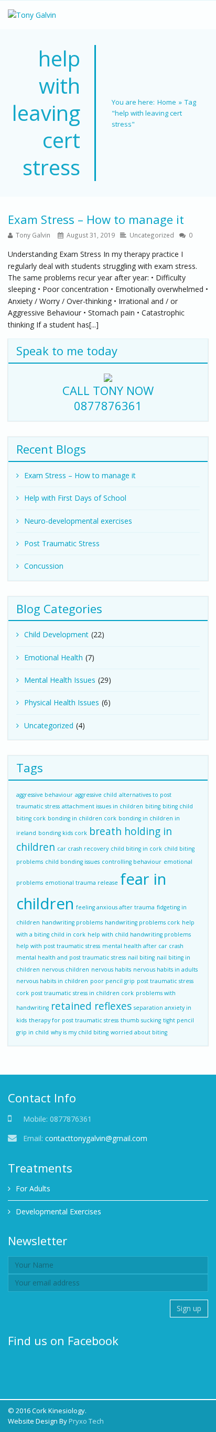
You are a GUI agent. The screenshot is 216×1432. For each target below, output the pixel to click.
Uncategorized (151, 235)
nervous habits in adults (165, 969)
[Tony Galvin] (32, 15)
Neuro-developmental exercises (78, 521)
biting (152, 806)
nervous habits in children (52, 981)
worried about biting (139, 1032)
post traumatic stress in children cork (82, 993)
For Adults (33, 1188)
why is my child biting (80, 1032)
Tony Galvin (33, 235)
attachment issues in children (102, 806)
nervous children (65, 969)
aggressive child (96, 794)
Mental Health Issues (59, 680)
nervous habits (111, 969)
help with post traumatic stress (58, 946)
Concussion (43, 566)
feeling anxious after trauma (115, 907)
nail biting (141, 957)
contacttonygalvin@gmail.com (96, 1138)
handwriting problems (72, 922)
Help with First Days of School (75, 498)
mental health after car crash (142, 946)
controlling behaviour (131, 861)
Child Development (56, 634)
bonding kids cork (62, 833)
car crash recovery (83, 848)
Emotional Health (53, 657)
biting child (178, 806)
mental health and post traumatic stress (71, 957)
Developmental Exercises (58, 1211)
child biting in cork (136, 848)
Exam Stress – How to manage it (96, 219)
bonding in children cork (82, 818)
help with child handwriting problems (139, 934)
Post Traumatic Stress (62, 543)
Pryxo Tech (86, 1421)
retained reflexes (91, 1006)
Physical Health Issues (61, 702)
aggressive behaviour (44, 794)
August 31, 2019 (91, 235)
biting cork (31, 818)
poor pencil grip (112, 981)
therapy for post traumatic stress (73, 1020)
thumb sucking (141, 1020)
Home (166, 102)
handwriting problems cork (142, 922)
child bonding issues (72, 861)
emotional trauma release (81, 882)
